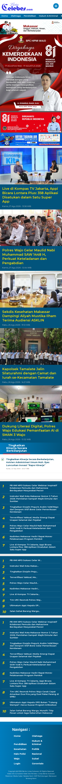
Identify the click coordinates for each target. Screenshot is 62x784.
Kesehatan (20, 749)
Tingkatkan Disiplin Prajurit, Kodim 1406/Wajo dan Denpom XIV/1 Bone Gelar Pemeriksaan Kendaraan (34, 509)
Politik (35, 749)
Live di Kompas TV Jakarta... (25, 594)
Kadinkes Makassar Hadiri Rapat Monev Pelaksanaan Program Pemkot (31, 537)
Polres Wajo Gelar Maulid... (24, 583)
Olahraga (16, 16)
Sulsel (35, 758)
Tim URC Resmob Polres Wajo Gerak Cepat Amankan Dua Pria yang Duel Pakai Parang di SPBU (34, 694)
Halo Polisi (20, 754)
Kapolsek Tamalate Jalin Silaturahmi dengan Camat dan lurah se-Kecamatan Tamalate (29, 373)
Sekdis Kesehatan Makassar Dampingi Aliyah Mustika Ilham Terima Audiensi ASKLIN (29, 316)
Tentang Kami (31, 778)
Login (17, 763)
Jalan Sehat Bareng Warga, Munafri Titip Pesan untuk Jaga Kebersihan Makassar (31, 711)
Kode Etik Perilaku (30, 774)
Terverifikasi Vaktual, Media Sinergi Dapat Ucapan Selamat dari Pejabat (32, 518)
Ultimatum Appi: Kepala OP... (25, 605)
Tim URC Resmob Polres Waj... (26, 600)
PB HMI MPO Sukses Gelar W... (26, 560)
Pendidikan (30, 16)
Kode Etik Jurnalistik (15, 774)
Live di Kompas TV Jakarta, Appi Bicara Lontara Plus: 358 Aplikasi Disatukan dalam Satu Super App (30, 195)
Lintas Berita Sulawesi (46, 774)
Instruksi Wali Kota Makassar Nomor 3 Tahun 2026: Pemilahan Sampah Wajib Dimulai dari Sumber (34, 498)
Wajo (17, 758)
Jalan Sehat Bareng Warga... (25, 611)
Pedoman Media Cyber (14, 776)
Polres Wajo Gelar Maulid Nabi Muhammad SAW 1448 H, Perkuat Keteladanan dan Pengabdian (28, 256)
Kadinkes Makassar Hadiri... (24, 588)
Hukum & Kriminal (48, 16)
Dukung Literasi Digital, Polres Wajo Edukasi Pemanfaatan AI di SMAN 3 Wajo (30, 430)
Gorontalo (37, 763)
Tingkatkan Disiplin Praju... (24, 571)
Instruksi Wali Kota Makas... (24, 566)
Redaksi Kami (28, 776)
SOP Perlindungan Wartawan (45, 776)
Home (5, 16)
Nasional (37, 754)
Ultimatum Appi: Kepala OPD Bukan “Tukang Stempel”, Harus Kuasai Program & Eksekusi (33, 703)
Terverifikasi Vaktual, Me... (23, 577)
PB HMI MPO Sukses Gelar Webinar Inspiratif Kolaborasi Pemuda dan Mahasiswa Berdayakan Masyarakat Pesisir (33, 488)
